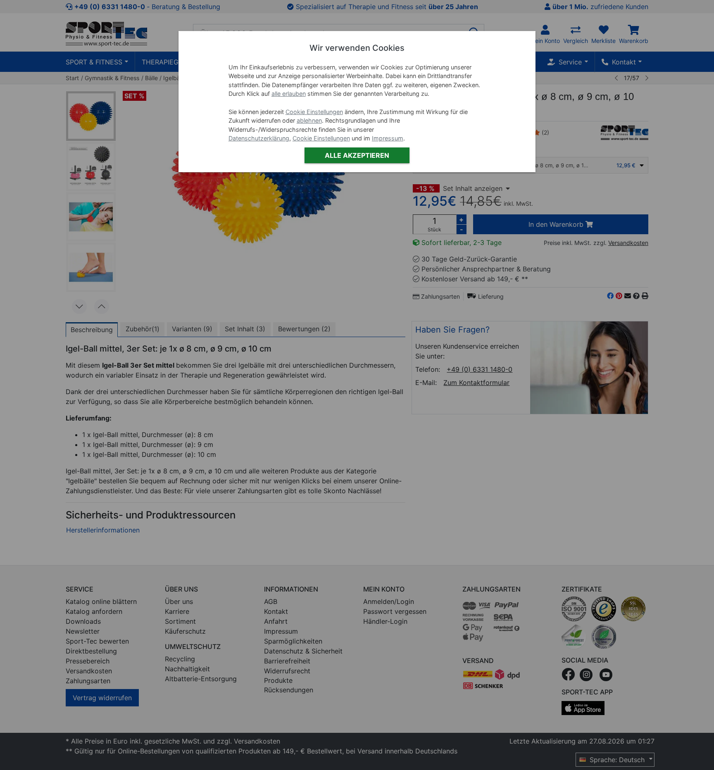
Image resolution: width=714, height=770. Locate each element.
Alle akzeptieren (357, 155)
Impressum (387, 138)
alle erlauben (288, 93)
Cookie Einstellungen (314, 111)
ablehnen (309, 120)
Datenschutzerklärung (258, 138)
